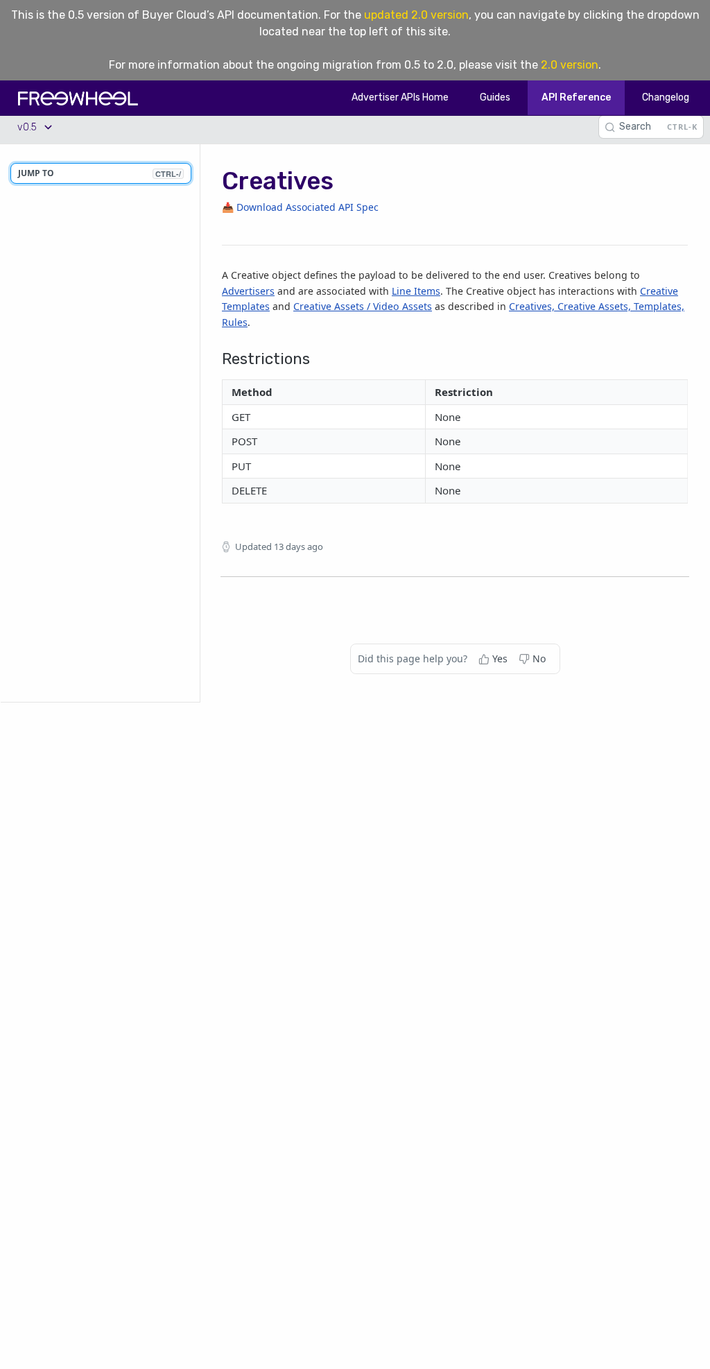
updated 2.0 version (416, 14)
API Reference (576, 97)
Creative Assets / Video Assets (362, 306)
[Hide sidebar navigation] (197, 423)
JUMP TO (99, 173)
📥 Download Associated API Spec (300, 207)
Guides (495, 97)
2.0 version (569, 64)
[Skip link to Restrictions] (216, 352)
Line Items (416, 291)
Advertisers (248, 291)
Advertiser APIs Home (400, 97)
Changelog (665, 97)
